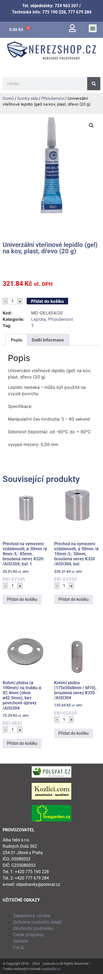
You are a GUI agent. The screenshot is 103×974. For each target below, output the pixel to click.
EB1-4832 (22, 703)
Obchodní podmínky (33, 928)
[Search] (93, 83)
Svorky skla (27, 98)
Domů (8, 98)
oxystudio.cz (51, 969)
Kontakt (21, 941)
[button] (93, 28)
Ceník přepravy (28, 934)
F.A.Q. (18, 947)
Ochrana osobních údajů (37, 922)
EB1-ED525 (75, 698)
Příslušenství (52, 98)
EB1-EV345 (25, 561)
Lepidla (38, 319)
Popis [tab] (16, 339)
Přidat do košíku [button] (22, 599)
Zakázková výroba (31, 915)
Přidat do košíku (47, 301)
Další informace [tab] (48, 339)
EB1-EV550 (76, 561)
